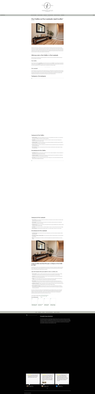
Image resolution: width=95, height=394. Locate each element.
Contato (43, 312)
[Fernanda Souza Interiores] (47, 7)
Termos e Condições (57, 312)
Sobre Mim (39, 312)
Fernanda (33, 20)
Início (36, 312)
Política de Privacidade (49, 312)
